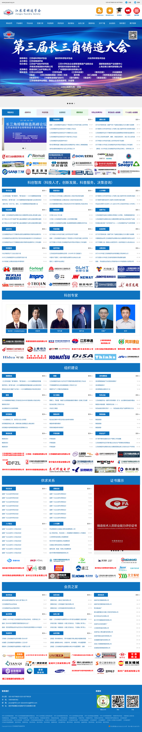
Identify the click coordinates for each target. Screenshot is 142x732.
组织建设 (71, 23)
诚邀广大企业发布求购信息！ (58, 494)
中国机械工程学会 (44, 718)
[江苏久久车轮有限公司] (128, 576)
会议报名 (112, 23)
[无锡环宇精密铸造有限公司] (59, 560)
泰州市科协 (70, 722)
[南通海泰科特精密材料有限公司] (105, 172)
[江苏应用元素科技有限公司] (105, 576)
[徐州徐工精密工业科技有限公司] (82, 576)
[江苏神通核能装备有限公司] (82, 341)
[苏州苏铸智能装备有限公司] (59, 277)
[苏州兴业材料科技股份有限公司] (105, 277)
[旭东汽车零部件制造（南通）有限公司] (13, 164)
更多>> (90, 119)
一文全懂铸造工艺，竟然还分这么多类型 (14, 419)
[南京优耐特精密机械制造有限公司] (82, 172)
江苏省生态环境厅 (73, 720)
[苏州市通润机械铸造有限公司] (128, 277)
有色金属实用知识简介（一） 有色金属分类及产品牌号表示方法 (114, 408)
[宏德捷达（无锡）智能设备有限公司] (36, 568)
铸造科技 (91, 23)
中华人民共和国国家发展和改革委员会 (25, 716)
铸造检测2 (5, 442)
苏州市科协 (47, 722)
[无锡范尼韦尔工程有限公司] (59, 269)
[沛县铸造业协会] (128, 156)
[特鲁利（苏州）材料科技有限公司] (36, 284)
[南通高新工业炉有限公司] (13, 349)
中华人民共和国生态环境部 (76, 716)
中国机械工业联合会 (129, 716)
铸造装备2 (98, 423)
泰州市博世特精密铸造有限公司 (58, 553)
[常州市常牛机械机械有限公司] (105, 164)
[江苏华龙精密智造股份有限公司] (59, 164)
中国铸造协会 (5, 718)
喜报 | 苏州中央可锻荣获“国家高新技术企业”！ (16, 623)
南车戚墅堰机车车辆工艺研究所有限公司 (106, 612)
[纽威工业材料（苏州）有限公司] (82, 277)
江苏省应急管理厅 (84, 720)
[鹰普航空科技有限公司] (36, 277)
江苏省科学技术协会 (7, 720)
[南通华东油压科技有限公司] (59, 341)
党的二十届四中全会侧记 (56, 261)
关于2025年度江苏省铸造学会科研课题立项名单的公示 (111, 253)
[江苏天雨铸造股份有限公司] (82, 462)
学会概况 (19, 23)
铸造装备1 (98, 427)
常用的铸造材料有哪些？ (56, 427)
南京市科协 (18, 722)
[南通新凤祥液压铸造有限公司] (128, 341)
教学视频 (133, 23)
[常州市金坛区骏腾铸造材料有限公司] (36, 357)
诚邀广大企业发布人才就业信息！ (12, 529)
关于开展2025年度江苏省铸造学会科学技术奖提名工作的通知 (114, 144)
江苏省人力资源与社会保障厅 (114, 720)
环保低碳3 (52, 439)
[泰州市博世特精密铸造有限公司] (36, 164)
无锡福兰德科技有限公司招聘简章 (59, 545)
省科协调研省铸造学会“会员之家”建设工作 (62, 148)
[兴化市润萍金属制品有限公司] (59, 568)
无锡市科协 (25, 722)
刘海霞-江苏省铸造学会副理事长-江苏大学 (14, 642)
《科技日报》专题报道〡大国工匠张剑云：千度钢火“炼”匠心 (67, 623)
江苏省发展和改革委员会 (37, 720)
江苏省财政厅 (126, 720)
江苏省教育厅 (101, 720)
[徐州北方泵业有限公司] (36, 576)
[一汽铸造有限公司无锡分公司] (128, 269)
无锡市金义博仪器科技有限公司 (103, 632)
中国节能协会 (63, 718)
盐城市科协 (84, 722)
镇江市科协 (99, 722)
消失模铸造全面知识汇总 (102, 389)
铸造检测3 (5, 439)
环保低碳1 (52, 446)
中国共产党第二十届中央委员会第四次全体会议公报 (65, 257)
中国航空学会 (89, 718)
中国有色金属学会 (23, 718)
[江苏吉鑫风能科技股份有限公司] (128, 164)
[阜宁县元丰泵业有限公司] (59, 462)
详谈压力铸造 (53, 408)
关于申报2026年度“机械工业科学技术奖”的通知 (109, 140)
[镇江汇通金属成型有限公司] (82, 164)
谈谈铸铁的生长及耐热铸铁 (10, 408)
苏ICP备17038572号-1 (134, 726)
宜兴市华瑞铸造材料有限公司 (103, 620)
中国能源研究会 (73, 718)
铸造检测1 (5, 446)
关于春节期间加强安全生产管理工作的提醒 (108, 439)
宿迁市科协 (106, 722)
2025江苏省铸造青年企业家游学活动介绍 (14, 257)
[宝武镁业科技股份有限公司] (82, 156)
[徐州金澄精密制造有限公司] (59, 576)
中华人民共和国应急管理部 (91, 716)
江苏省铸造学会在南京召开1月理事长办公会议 (63, 133)
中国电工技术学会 (98, 718)
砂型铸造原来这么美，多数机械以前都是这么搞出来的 (18, 423)
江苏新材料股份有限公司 (101, 628)
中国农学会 (81, 718)
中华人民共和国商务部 (105, 716)
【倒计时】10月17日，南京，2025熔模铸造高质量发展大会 (20, 204)
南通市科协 (54, 722)
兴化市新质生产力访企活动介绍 (11, 253)
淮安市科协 (77, 722)
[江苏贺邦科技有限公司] (82, 560)
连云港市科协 (61, 722)
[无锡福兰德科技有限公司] (36, 269)
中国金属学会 (13, 718)
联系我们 (122, 23)
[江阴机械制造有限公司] (128, 357)
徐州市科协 (32, 722)
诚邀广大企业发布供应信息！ (11, 494)
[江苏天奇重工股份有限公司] (105, 269)
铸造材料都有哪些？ (55, 423)
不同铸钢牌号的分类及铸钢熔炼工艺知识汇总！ (63, 385)
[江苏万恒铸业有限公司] (128, 454)
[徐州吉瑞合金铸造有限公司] (13, 576)
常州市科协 (40, 722)
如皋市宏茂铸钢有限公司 (101, 600)
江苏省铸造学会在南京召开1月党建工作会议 (62, 129)
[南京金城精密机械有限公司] (13, 156)
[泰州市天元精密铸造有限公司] (13, 470)
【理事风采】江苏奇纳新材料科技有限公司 (62, 608)
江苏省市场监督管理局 (8, 722)
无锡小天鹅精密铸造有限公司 (103, 644)
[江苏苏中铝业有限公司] (128, 560)
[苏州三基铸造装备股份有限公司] (13, 172)
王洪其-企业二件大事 (55, 215)
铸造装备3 (98, 419)
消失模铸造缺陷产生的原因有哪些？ (106, 381)
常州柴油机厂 (98, 608)
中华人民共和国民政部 (8, 716)
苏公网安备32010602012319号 (118, 726)
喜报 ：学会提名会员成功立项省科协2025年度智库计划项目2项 (114, 261)
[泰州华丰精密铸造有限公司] (36, 470)
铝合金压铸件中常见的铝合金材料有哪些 (61, 419)
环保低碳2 (52, 442)
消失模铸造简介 (100, 385)
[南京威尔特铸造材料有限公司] (13, 568)
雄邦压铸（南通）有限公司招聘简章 (60, 549)
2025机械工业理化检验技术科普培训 (13, 261)
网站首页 (9, 23)
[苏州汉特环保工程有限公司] (128, 568)
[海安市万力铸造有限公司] (59, 349)
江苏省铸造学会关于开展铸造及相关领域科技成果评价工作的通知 (21, 242)
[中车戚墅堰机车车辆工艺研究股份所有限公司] (128, 172)
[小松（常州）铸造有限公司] (59, 357)
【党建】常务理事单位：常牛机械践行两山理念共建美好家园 (67, 638)
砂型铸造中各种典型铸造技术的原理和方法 (15, 427)
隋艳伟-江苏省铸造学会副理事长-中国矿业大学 (16, 646)
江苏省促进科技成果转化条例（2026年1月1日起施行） (65, 253)
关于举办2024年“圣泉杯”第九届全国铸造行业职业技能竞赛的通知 (21, 219)
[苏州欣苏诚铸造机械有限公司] (59, 284)
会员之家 (81, 23)
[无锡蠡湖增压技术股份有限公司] (13, 277)
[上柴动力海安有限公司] (36, 349)
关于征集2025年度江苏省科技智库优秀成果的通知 (110, 257)
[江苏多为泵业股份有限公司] (36, 462)
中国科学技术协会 (117, 716)
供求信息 (61, 23)
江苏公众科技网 (18, 720)
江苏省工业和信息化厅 (50, 720)
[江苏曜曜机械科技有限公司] (59, 454)
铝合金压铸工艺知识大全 (56, 404)
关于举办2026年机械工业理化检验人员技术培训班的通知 (66, 196)
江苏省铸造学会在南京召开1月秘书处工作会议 (63, 137)
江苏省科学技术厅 (62, 720)
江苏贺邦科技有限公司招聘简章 (58, 537)
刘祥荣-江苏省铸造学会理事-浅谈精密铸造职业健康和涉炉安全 (68, 223)
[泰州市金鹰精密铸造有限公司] (82, 470)
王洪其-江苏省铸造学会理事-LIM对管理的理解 (63, 219)
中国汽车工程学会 (34, 718)
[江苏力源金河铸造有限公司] (105, 349)
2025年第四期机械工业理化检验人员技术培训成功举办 (65, 200)
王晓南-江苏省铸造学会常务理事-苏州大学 (14, 638)
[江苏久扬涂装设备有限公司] (82, 454)
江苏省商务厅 (93, 720)
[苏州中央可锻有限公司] (105, 284)
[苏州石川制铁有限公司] (13, 284)
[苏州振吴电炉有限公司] (82, 284)
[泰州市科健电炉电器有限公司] (59, 470)
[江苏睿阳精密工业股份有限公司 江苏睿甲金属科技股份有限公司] (13, 454)
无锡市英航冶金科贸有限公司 (103, 636)
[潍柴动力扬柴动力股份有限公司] (105, 462)
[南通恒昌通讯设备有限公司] (36, 341)
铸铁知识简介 (6, 404)
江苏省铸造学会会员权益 (9, 604)
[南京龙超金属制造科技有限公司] (128, 284)
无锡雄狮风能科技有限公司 (102, 640)
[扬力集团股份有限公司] (105, 470)
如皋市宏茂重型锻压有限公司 (103, 604)
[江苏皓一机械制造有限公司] (36, 454)
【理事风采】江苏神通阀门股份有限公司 (61, 604)
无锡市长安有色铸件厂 (101, 624)
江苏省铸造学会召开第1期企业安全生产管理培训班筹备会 (112, 442)
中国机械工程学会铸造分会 (112, 718)
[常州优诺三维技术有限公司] (13, 560)
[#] (13, 655)
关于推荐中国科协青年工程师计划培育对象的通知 (110, 200)
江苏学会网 (26, 720)
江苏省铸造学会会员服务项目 (11, 608)
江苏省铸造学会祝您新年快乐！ (58, 140)
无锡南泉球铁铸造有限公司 (102, 648)
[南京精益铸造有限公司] (59, 156)
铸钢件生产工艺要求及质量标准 (58, 389)
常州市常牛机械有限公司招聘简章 (59, 541)
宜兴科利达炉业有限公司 (101, 616)
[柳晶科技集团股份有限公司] (59, 172)
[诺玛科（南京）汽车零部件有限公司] (36, 156)
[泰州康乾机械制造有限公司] (128, 470)
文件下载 (102, 23)
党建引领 (40, 23)
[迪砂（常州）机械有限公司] (82, 357)
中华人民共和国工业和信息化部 (44, 716)
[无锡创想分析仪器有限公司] (82, 269)
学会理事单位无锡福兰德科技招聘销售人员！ (63, 529)
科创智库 (50, 23)
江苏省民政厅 (123, 718)
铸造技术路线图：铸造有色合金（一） (106, 404)
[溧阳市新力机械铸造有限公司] (105, 560)
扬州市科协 (91, 722)
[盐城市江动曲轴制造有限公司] (105, 454)
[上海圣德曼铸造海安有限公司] (105, 341)
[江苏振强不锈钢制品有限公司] (128, 462)
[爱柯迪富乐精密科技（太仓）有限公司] (36, 560)
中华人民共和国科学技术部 (61, 716)
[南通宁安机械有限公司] (82, 349)
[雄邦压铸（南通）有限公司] (128, 349)
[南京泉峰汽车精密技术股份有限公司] (105, 156)
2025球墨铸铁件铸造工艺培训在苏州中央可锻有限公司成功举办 (68, 204)
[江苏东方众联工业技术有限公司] (13, 462)
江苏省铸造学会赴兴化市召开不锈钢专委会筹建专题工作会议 (67, 381)
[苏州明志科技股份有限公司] (36, 172)
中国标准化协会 (55, 718)
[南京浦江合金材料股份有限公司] (82, 568)
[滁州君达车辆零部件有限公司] (105, 568)
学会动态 (30, 23)
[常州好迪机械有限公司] (13, 357)
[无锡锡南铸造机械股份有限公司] (13, 269)
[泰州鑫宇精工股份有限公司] (13, 341)
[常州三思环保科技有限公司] (105, 357)
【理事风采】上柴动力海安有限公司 (60, 600)
